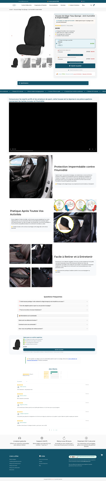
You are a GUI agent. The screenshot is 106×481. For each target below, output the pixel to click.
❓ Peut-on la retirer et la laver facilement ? (30, 309)
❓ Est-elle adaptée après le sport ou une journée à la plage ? (35, 305)
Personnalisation (53, 5)
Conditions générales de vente (15, 461)
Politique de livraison (13, 465)
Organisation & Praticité (40, 5)
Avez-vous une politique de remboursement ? (31, 328)
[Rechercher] (91, 5)
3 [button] (53, 430)
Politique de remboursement (15, 463)
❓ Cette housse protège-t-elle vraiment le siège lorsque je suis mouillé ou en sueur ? (41, 301)
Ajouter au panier (59, 349)
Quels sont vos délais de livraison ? (28, 320)
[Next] (49, 35)
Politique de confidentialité (14, 467)
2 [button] (51, 430)
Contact (40, 461)
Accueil (11, 9)
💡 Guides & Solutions (73, 5)
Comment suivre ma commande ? (27, 324)
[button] (58, 25)
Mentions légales (12, 459)
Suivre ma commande (43, 459)
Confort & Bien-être (26, 5)
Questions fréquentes (43, 463)
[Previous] (11, 35)
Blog (83, 5)
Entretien (63, 5)
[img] (20, 384)
